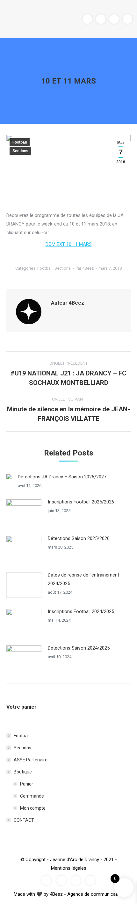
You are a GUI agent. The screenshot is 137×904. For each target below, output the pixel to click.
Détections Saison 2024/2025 (79, 648)
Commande (32, 796)
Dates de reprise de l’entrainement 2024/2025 (83, 579)
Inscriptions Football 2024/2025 (81, 611)
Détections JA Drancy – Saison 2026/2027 (62, 477)
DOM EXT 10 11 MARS (69, 244)
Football (19, 142)
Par (85, 268)
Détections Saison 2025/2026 (79, 538)
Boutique (23, 771)
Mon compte (33, 808)
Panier (26, 783)
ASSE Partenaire (30, 759)
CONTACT (24, 820)
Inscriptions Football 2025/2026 (81, 502)
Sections (20, 151)
